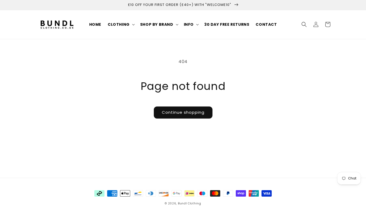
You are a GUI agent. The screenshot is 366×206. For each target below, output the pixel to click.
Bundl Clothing (189, 203)
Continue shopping (183, 112)
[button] (120, 24)
